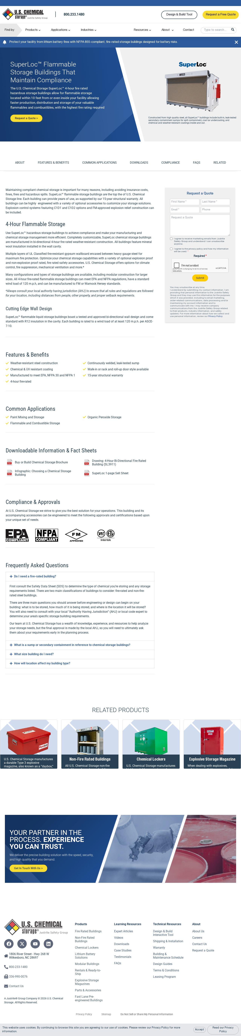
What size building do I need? (34, 654)
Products (31, 30)
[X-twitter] (22, 943)
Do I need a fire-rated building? (35, 576)
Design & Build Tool (179, 14)
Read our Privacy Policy (223, 1030)
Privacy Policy (215, 316)
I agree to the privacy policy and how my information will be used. (201, 250)
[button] (80, 576)
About (166, 30)
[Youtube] (35, 943)
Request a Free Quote (221, 14)
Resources (141, 30)
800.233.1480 (74, 15)
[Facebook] (9, 943)
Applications (59, 30)
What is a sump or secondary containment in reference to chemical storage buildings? (72, 645)
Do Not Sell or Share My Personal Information (146, 1014)
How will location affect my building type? (42, 663)
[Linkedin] (48, 943)
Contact (188, 30)
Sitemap (106, 1014)
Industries (87, 30)
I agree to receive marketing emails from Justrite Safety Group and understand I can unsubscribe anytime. (199, 241)
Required (200, 256)
